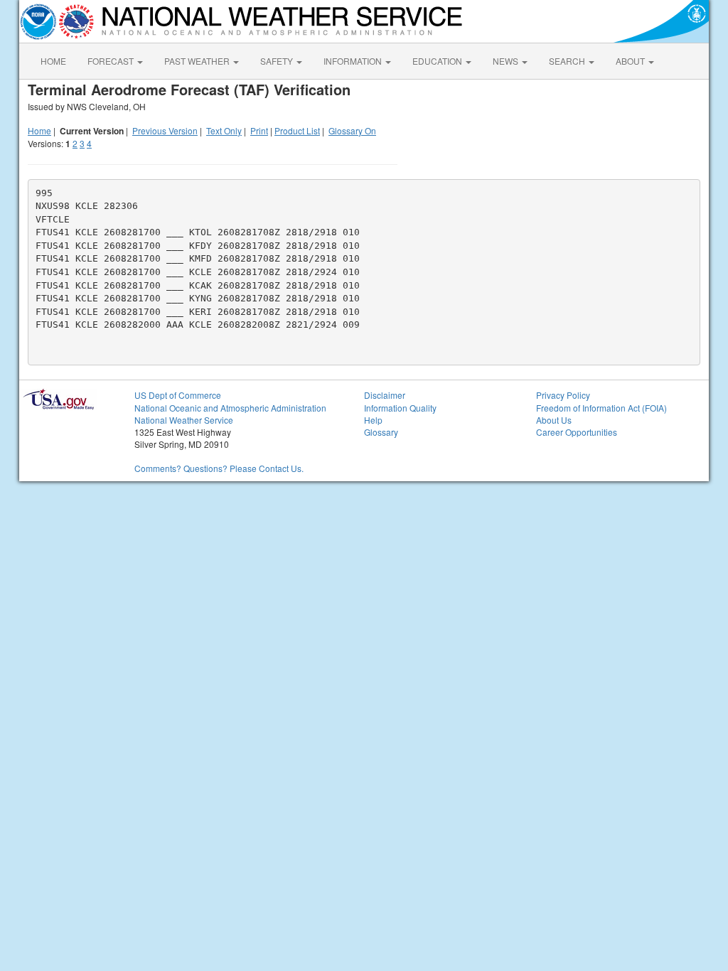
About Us (554, 420)
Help (373, 420)
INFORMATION (353, 61)
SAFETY (277, 61)
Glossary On (352, 130)
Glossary (381, 432)
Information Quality (400, 408)
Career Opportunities (576, 432)
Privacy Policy (563, 395)
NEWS (506, 61)
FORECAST (111, 61)
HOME (53, 61)
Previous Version (165, 130)
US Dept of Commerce (177, 395)
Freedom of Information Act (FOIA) (601, 408)
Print (259, 130)
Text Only (224, 130)
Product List (297, 130)
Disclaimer (384, 395)
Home (39, 130)
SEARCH (568, 61)
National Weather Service (183, 420)
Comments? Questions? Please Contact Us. (219, 468)
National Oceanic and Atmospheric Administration (230, 408)
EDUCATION (438, 61)
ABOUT (631, 61)
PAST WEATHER (198, 61)
